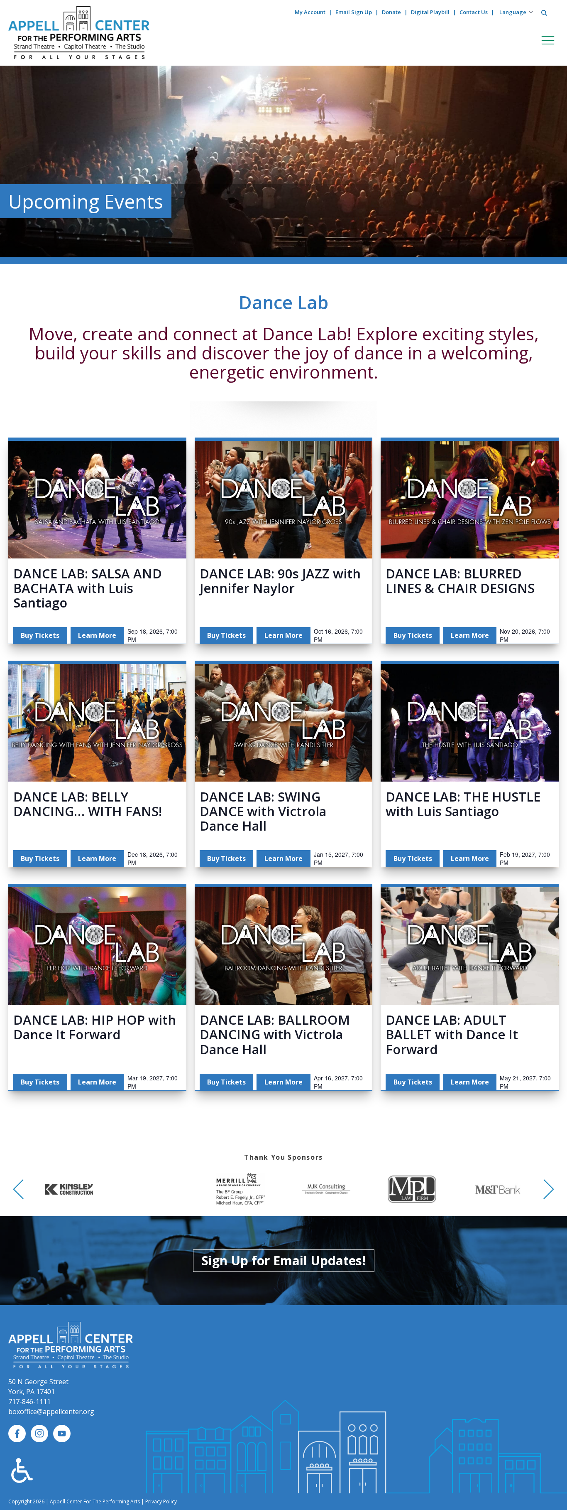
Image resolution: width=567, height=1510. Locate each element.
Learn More (97, 635)
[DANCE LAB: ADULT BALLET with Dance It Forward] (470, 946)
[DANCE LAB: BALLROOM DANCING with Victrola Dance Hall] (284, 946)
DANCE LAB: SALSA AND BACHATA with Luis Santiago (87, 588)
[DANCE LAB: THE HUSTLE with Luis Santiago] (470, 723)
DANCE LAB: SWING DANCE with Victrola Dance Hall (263, 811)
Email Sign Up (353, 12)
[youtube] (62, 1433)
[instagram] (39, 1433)
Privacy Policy (161, 1501)
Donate (391, 12)
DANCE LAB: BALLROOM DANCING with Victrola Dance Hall (275, 1034)
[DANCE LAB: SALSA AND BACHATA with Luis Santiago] (97, 499)
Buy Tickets (40, 635)
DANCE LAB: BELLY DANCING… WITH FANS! (87, 804)
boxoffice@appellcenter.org (51, 1411)
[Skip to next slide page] (549, 1189)
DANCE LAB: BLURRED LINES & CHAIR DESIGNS (460, 581)
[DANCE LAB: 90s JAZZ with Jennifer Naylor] (284, 499)
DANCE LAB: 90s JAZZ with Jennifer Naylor (280, 581)
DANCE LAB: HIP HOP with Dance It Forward (94, 1027)
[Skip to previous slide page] (18, 1189)
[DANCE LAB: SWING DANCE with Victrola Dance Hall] (284, 723)
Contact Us (473, 12)
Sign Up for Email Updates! (284, 1260)
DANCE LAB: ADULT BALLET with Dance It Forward (452, 1034)
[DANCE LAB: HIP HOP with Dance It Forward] (97, 946)
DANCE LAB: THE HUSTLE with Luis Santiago (463, 804)
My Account (310, 12)
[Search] (544, 13)
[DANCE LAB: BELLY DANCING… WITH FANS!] (97, 723)
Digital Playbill (430, 12)
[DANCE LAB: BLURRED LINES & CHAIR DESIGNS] (470, 499)
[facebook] (17, 1433)
